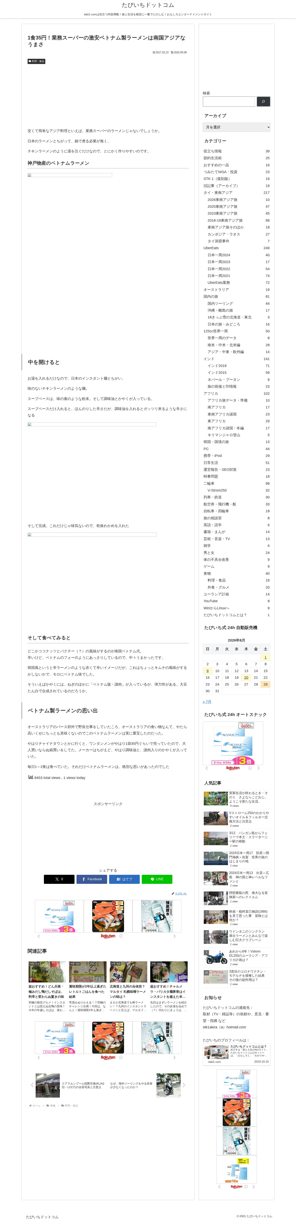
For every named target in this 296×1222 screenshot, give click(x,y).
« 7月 (207, 702)
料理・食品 (38, 61)
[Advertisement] (108, 96)
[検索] (263, 101)
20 (246, 678)
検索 (206, 93)
